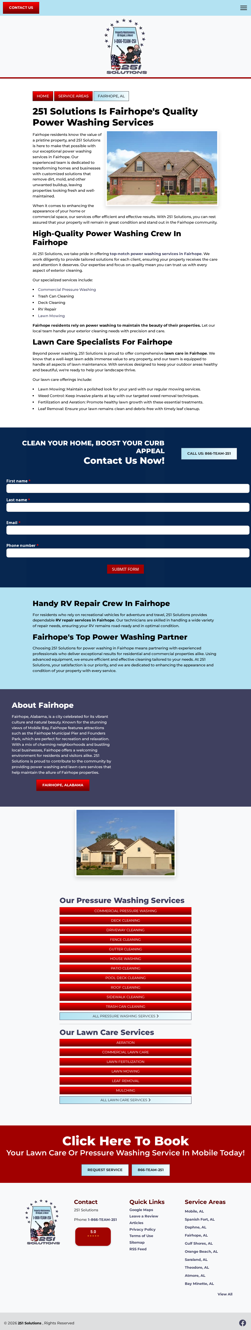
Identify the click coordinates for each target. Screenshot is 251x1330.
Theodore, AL (197, 1267)
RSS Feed (138, 1249)
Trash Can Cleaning (125, 1006)
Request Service (105, 1170)
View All (225, 1294)
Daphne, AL (195, 1227)
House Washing (125, 958)
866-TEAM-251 (151, 1170)
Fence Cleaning (125, 939)
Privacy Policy (142, 1229)
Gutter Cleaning (125, 949)
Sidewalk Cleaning (126, 997)
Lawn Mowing (51, 315)
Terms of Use (141, 1236)
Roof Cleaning (125, 987)
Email (13, 522)
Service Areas (73, 96)
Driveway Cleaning (125, 930)
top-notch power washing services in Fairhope (156, 253)
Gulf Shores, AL (199, 1243)
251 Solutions (29, 1323)
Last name (18, 500)
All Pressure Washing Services (124, 1016)
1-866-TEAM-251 (102, 1219)
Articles (136, 1223)
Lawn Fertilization (125, 1061)
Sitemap (137, 1242)
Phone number (22, 545)
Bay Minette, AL (199, 1283)
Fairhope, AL (111, 96)
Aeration (125, 1042)
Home (43, 96)
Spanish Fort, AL (200, 1219)
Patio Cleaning (125, 968)
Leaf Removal (125, 1081)
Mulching (125, 1090)
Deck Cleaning (125, 920)
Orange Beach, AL (201, 1251)
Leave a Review (143, 1216)
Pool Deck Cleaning (125, 978)
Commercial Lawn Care (125, 1052)
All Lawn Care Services (124, 1100)
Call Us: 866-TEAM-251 (209, 453)
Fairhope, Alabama (62, 785)
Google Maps (141, 1210)
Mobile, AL (194, 1211)
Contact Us (21, 7)
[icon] (242, 1324)
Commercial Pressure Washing (67, 289)
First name (18, 481)
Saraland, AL (196, 1259)
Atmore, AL (195, 1275)
